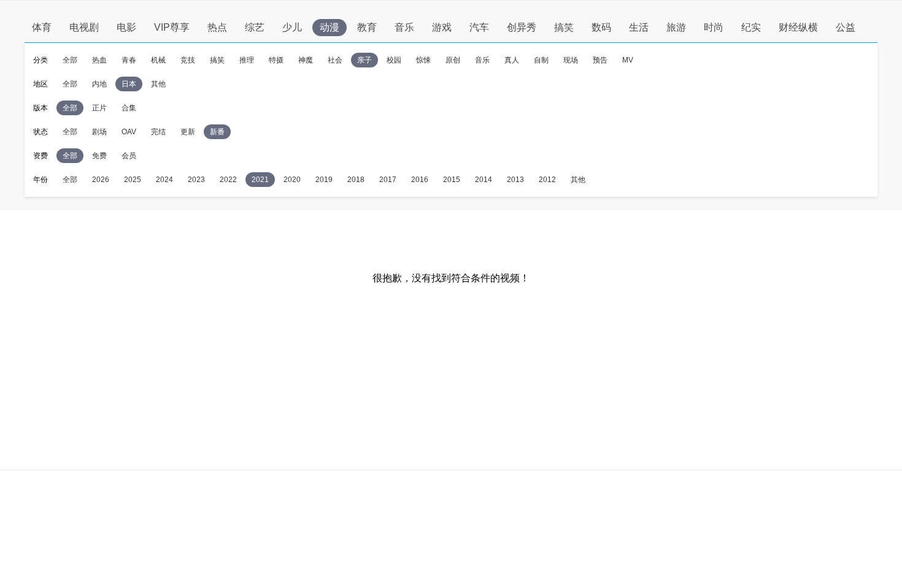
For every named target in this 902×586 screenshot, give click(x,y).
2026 (100, 179)
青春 (128, 60)
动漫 (329, 27)
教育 (367, 27)
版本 (40, 108)
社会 (335, 60)
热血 (99, 60)
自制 (541, 60)
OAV (128, 131)
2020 (292, 179)
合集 (128, 108)
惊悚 (423, 60)
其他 (158, 84)
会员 (128, 155)
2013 (515, 179)
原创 (452, 60)
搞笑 (564, 27)
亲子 (364, 60)
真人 (511, 60)
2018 (355, 179)
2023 (196, 179)
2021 (260, 179)
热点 (217, 27)
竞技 (187, 60)
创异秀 (521, 27)
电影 (126, 27)
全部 (70, 60)
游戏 (442, 27)
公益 (845, 27)
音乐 (404, 27)
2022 (228, 179)
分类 (40, 60)
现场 (570, 60)
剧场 (99, 131)
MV (627, 60)
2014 (483, 179)
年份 (40, 179)
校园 (394, 60)
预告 (600, 60)
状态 (40, 131)
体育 (42, 27)
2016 (419, 179)
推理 (246, 60)
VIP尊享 (172, 27)
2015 (451, 179)
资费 (40, 155)
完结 (158, 131)
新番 (217, 131)
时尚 (713, 27)
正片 (99, 108)
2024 (164, 179)
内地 (99, 84)
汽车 (479, 27)
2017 (387, 179)
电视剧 (84, 27)
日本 (128, 84)
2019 (324, 179)
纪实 (751, 27)
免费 (99, 155)
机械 (158, 60)
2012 (547, 179)
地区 (40, 84)
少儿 (292, 27)
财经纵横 (798, 27)
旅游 (676, 27)
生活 (639, 27)
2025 (132, 179)
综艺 (254, 27)
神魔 (305, 60)
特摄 (276, 60)
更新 (187, 131)
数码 (601, 27)
